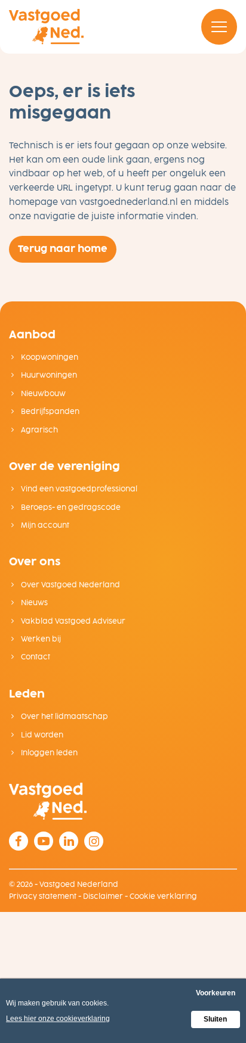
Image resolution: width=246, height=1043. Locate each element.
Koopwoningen (48, 357)
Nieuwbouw (42, 394)
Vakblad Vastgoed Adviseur (72, 621)
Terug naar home (62, 248)
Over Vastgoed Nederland (69, 585)
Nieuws (33, 603)
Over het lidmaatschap (63, 716)
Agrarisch (38, 430)
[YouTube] (43, 841)
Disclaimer (103, 896)
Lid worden (41, 735)
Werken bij (40, 639)
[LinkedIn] (68, 841)
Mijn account (44, 525)
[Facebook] (18, 841)
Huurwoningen (48, 375)
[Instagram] (93, 841)
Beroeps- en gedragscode (70, 507)
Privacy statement (42, 896)
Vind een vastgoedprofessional (78, 489)
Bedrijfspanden (49, 411)
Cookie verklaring (163, 896)
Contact (34, 657)
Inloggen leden (48, 753)
